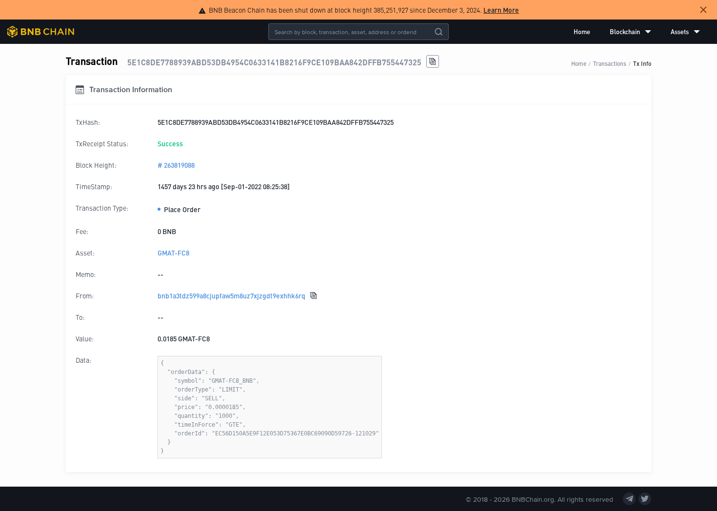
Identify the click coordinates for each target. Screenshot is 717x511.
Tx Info (642, 63)
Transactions (609, 63)
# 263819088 (176, 165)
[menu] (637, 32)
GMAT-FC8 (173, 252)
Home (582, 31)
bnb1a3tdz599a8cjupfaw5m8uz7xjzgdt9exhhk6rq (231, 295)
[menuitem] (582, 32)
